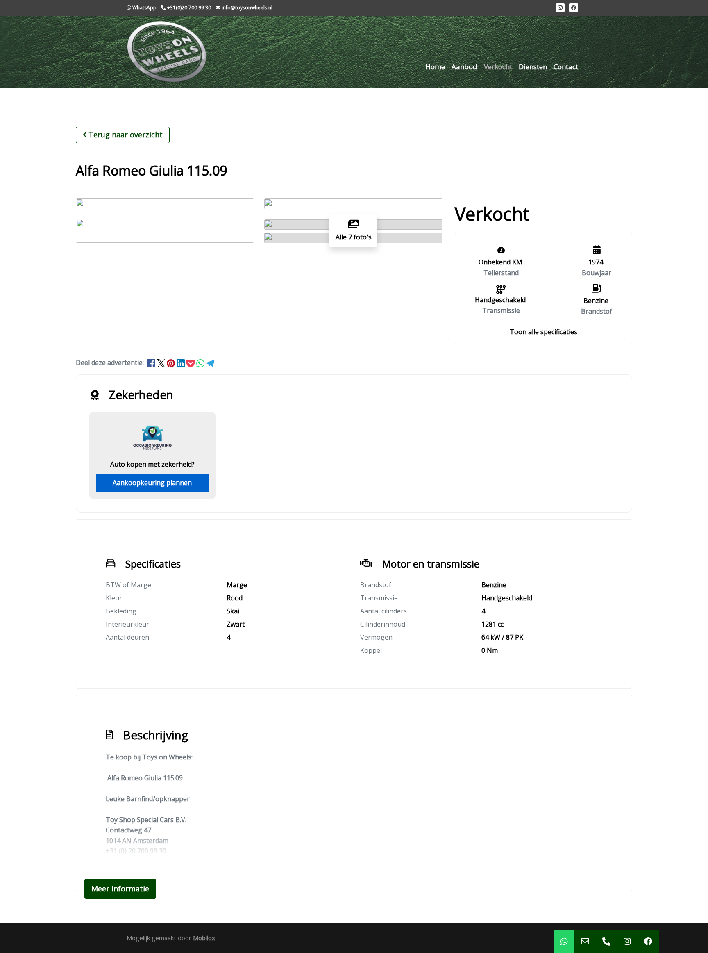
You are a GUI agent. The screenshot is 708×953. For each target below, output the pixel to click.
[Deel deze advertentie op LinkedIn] (181, 362)
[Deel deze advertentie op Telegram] (210, 362)
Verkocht (498, 66)
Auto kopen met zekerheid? (152, 464)
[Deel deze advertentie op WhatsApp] (201, 362)
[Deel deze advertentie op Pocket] (191, 362)
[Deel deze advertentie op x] (161, 362)
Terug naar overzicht (125, 134)
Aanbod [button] (464, 66)
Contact (566, 66)
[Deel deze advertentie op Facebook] (152, 362)
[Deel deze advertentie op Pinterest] (172, 362)
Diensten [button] (533, 66)
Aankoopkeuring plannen (152, 482)
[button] (543, 331)
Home (435, 66)
